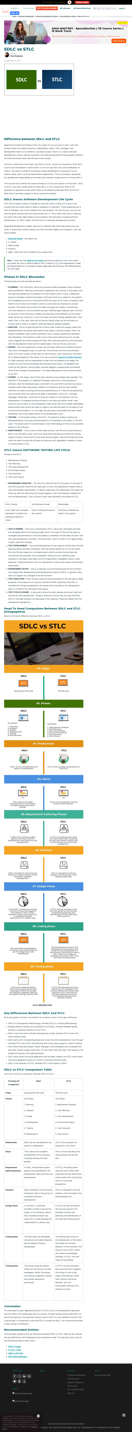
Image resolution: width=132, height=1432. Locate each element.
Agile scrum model (35, 260)
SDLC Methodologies (17, 1357)
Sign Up (14, 13)
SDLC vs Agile (14, 1346)
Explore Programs (75, 1382)
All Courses (65, 8)
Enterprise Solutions (76, 1375)
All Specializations (82, 8)
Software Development (26, 16)
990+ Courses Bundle (47, 8)
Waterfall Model (15, 239)
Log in (122, 8)
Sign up (70, 1393)
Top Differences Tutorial (68, 16)
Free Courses (28, 8)
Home (14, 16)
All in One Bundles (75, 1389)
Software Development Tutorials (47, 16)
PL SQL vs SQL (14, 1350)
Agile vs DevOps (15, 1353)
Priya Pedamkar (16, 56)
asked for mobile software (70, 357)
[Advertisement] (108, 77)
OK (38, 1416)
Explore (14, 8)
